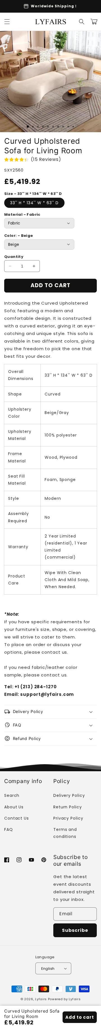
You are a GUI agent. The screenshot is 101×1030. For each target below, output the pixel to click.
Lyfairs (41, 999)
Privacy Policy (68, 818)
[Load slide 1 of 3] (27, 126)
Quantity (13, 256)
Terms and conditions (65, 833)
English (48, 968)
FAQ (8, 829)
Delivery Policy (69, 795)
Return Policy (67, 807)
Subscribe (75, 930)
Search (11, 795)
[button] (7, 21)
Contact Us (16, 818)
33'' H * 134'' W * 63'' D (34, 203)
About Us (14, 807)
